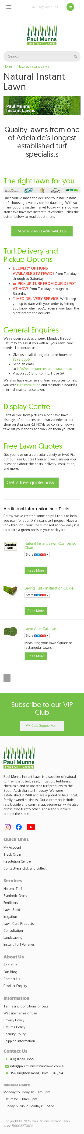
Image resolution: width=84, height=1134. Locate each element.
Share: (30, 554)
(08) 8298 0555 (21, 1059)
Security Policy (15, 1034)
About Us (10, 965)
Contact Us (12, 979)
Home (8, 66)
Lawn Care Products (19, 923)
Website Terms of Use (20, 1013)
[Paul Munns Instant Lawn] (42, 32)
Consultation (13, 930)
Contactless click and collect (25, 868)
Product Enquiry (15, 986)
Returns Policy (14, 1027)
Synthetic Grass (15, 896)
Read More (36, 570)
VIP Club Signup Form (42, 725)
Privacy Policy (14, 1020)
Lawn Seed (12, 910)
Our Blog (10, 972)
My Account (48, 7)
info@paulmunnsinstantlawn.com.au (44, 369)
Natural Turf (13, 889)
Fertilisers (11, 903)
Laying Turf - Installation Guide (49, 588)
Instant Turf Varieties (19, 944)
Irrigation (10, 917)
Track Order (12, 854)
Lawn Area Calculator (41, 628)
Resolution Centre (17, 861)
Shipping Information (19, 1041)
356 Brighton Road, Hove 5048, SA (36, 1073)
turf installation (28, 385)
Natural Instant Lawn (33, 66)
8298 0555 (21, 359)
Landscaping (13, 937)
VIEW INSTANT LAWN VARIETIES (42, 231)
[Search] (75, 56)
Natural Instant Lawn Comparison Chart (51, 545)
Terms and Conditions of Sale (26, 1006)
